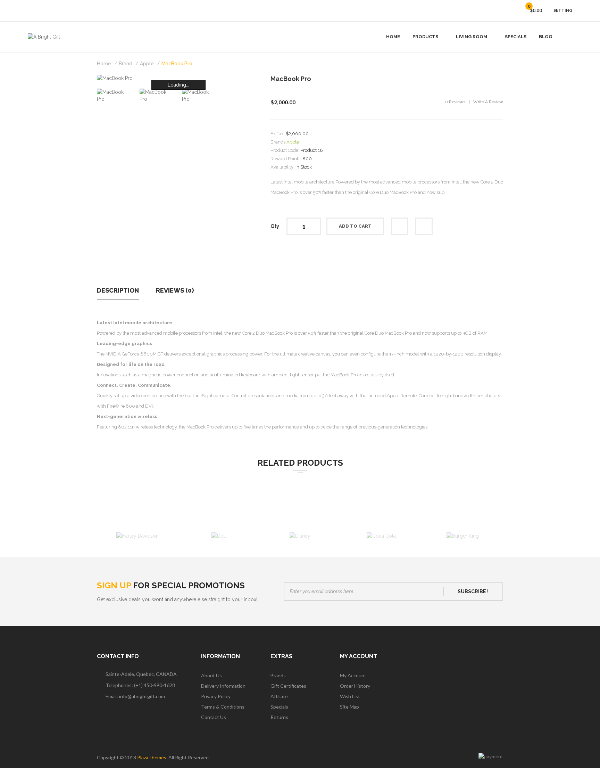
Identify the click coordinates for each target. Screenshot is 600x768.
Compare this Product (424, 226)
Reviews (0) (175, 290)
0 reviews (455, 102)
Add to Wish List (399, 226)
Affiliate (279, 696)
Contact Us (213, 717)
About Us (211, 675)
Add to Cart (355, 226)
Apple (147, 63)
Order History (355, 686)
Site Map (349, 707)
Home (104, 63)
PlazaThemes (151, 757)
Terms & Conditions (222, 707)
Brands (278, 675)
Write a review (488, 102)
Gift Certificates (288, 686)
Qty (274, 226)
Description (118, 290)
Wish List (350, 696)
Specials (279, 707)
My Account (353, 675)
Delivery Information (223, 686)
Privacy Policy (216, 696)
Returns (279, 717)
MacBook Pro (176, 63)
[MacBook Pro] (115, 95)
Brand (125, 63)
